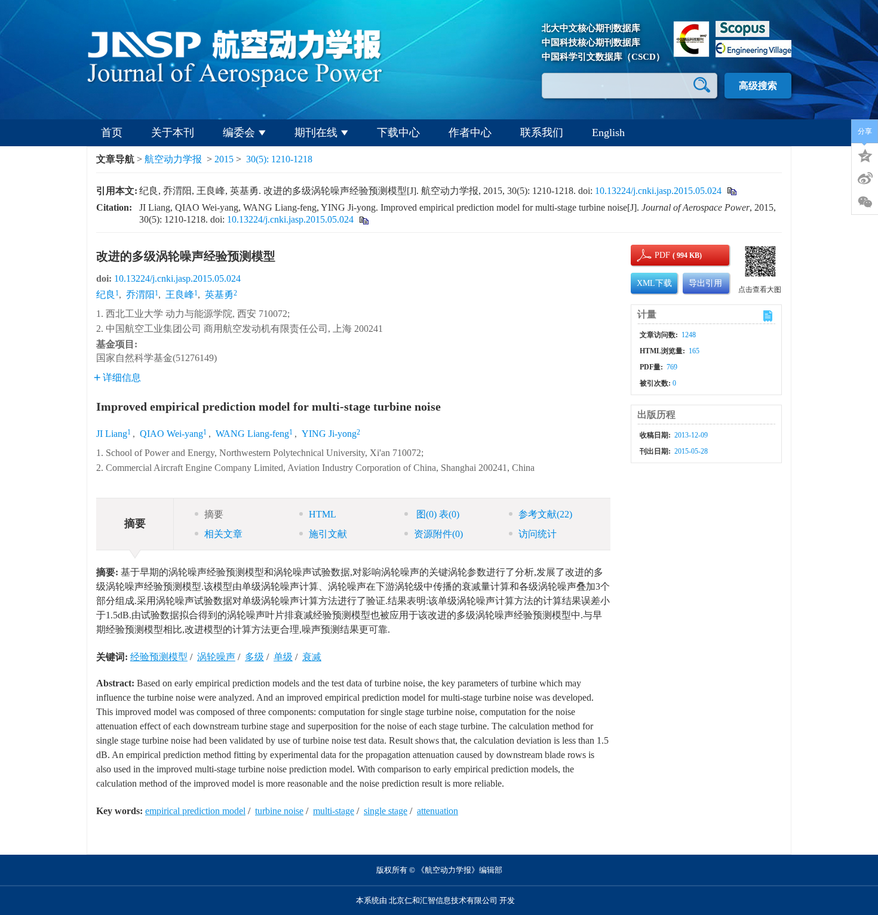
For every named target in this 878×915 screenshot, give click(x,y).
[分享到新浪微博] (865, 178)
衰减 (311, 657)
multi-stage (333, 811)
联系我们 (541, 132)
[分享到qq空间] (865, 154)
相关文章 (223, 534)
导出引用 (705, 283)
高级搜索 (758, 86)
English (608, 132)
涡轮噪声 (216, 657)
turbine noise (279, 811)
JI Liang (111, 434)
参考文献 (545, 514)
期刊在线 (315, 132)
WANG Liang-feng (252, 434)
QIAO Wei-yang (171, 434)
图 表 (436, 514)
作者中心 (470, 132)
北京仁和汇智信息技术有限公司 (443, 900)
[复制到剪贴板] (731, 191)
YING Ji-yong (329, 434)
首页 (111, 132)
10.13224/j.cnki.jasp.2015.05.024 (658, 191)
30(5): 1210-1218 (279, 159)
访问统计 (537, 534)
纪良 (105, 294)
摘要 (213, 514)
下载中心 (398, 132)
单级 (283, 657)
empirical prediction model (195, 811)
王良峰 (179, 294)
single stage (385, 811)
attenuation (437, 811)
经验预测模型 (159, 657)
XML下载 (654, 283)
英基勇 (219, 294)
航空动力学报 (173, 159)
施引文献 (328, 534)
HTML (322, 514)
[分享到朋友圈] (865, 202)
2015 (224, 159)
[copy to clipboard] (363, 219)
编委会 (239, 132)
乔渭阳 (140, 294)
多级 (254, 657)
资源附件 (438, 534)
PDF (661, 255)
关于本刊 (172, 132)
